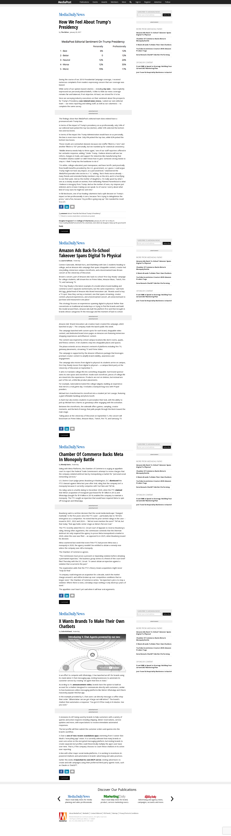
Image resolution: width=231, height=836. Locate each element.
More (124, 2)
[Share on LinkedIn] (66, 207)
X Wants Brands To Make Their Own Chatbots (153, 45)
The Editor (65, 32)
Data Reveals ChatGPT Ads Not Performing (153, 55)
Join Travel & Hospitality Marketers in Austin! (154, 72)
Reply (61, 226)
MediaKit (86, 813)
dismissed (114, 480)
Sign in (138, 2)
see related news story (90, 101)
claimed (118, 490)
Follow (167, 2)
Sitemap (115, 813)
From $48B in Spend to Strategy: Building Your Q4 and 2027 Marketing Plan (154, 67)
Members (114, 2)
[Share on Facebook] (61, 207)
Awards (104, 2)
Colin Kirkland (66, 631)
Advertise (157, 2)
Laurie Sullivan (66, 261)
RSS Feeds (107, 813)
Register (147, 2)
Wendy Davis (66, 465)
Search (130, 2)
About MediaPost (75, 813)
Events (95, 2)
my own (106, 89)
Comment (64, 231)
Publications (84, 2)
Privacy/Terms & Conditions (128, 813)
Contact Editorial (96, 813)
